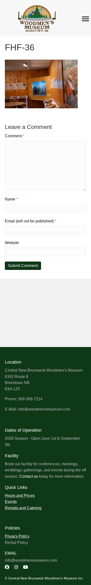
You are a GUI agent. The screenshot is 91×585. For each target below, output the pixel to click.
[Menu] (85, 19)
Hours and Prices (20, 496)
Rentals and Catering (23, 508)
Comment (14, 136)
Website (12, 243)
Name (11, 199)
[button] (7, 567)
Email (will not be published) (30, 221)
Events (11, 502)
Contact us (28, 476)
